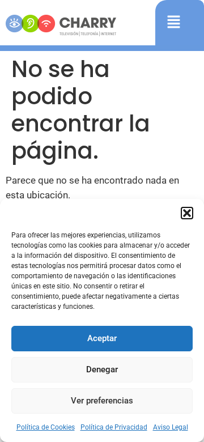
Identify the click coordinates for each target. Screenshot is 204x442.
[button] (187, 213)
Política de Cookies (45, 427)
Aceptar (102, 338)
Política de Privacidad (113, 427)
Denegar (102, 369)
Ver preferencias (102, 401)
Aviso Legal (170, 427)
